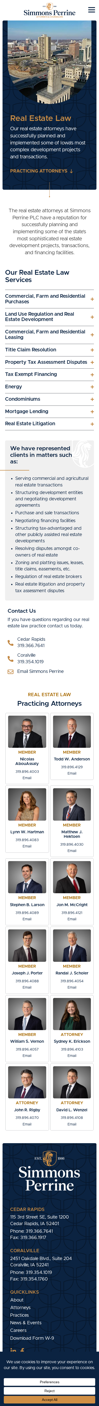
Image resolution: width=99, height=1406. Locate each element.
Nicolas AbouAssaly (27, 761)
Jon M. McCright (72, 905)
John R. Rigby (27, 1110)
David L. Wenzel (71, 1110)
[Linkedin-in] (13, 1351)
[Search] (12, 1196)
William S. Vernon (27, 1041)
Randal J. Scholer (72, 973)
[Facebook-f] (22, 1351)
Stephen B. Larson (27, 905)
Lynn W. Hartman (27, 832)
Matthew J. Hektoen (71, 834)
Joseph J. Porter (27, 973)
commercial (43, 478)
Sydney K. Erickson (72, 1041)
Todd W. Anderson (72, 759)
